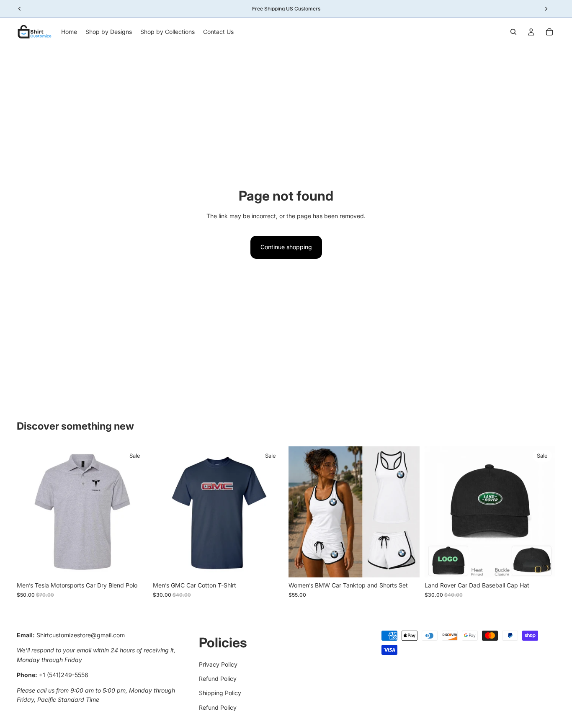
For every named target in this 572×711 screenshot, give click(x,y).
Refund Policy (218, 678)
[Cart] (549, 32)
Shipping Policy (220, 693)
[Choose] (134, 564)
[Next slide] (270, 512)
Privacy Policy (218, 664)
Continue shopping (286, 246)
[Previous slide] (165, 512)
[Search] (513, 32)
